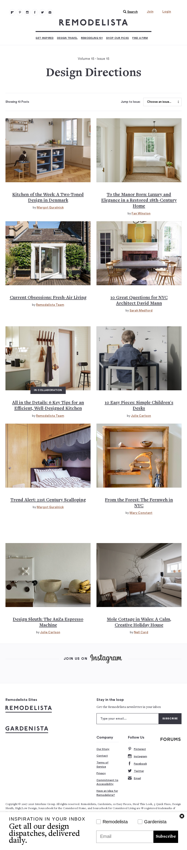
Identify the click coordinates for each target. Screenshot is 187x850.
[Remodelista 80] (20, 12)
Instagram (140, 756)
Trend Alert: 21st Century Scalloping (48, 500)
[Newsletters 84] (50, 12)
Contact (102, 755)
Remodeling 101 (92, 38)
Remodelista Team (50, 304)
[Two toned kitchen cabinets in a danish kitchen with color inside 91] (48, 150)
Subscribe (166, 836)
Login (166, 11)
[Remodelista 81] (27, 12)
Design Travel (67, 38)
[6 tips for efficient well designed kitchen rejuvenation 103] (48, 358)
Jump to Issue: (130, 101)
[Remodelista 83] (42, 12)
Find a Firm (140, 38)
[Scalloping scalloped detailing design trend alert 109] (48, 456)
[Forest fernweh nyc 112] (139, 456)
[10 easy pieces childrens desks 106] (139, 358)
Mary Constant (141, 513)
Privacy (101, 773)
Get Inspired (45, 38)
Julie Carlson (141, 415)
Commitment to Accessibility (107, 782)
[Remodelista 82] (35, 12)
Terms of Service (102, 764)
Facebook (140, 763)
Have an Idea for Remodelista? (107, 792)
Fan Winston (141, 213)
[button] (129, 12)
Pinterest (140, 749)
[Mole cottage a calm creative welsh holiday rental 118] (139, 575)
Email (137, 778)
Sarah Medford (141, 310)
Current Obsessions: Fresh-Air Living (48, 298)
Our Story (102, 749)
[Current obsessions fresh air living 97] (48, 253)
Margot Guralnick (50, 207)
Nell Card (141, 632)
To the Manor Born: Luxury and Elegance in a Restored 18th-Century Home (139, 201)
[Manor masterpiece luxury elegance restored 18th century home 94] (139, 150)
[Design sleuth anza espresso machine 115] (48, 575)
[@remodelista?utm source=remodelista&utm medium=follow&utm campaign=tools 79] (12, 12)
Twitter (139, 771)
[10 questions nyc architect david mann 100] (139, 253)
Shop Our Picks (117, 38)
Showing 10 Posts (17, 101)
